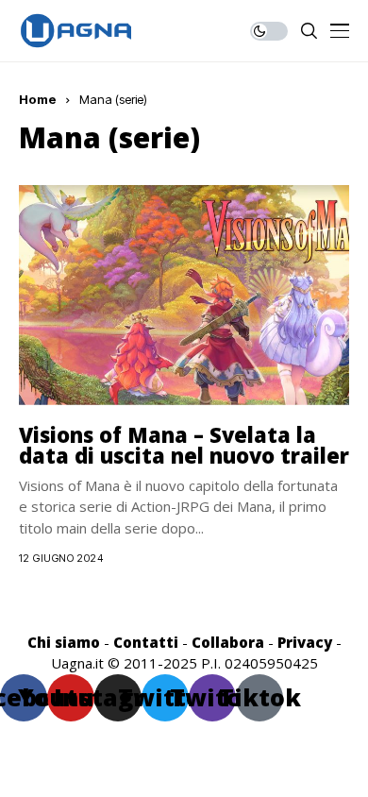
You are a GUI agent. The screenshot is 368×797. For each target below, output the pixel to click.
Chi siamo (63, 642)
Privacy (304, 642)
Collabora (228, 642)
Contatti (145, 642)
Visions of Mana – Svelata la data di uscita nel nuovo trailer (184, 444)
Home (38, 99)
